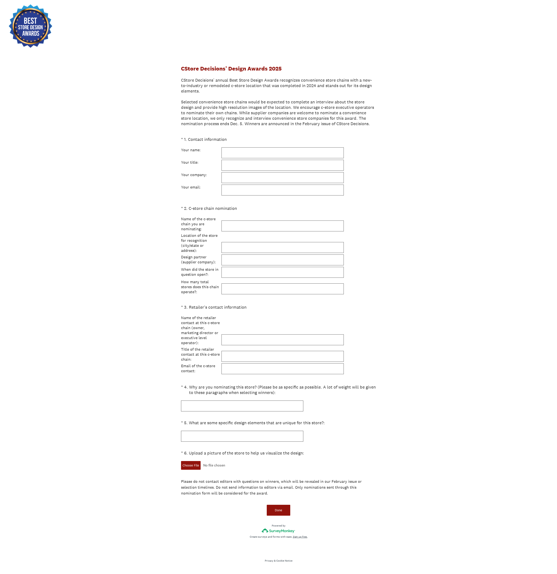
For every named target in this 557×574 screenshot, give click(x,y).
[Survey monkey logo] (278, 531)
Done (278, 510)
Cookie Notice (284, 560)
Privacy (269, 560)
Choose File (191, 465)
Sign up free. (300, 537)
